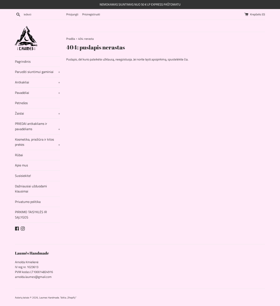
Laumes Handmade (49, 297)
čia (186, 59)
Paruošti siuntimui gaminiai (37, 71)
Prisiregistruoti (91, 14)
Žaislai (37, 113)
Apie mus (21, 165)
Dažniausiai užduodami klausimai (31, 189)
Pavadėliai (37, 92)
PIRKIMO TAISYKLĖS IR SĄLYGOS (31, 214)
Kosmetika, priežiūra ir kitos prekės (37, 142)
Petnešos (21, 102)
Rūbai (19, 154)
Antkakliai (37, 82)
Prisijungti (72, 14)
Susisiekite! (23, 175)
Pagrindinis (23, 61)
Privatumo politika (28, 201)
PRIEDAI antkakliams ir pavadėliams (37, 126)
